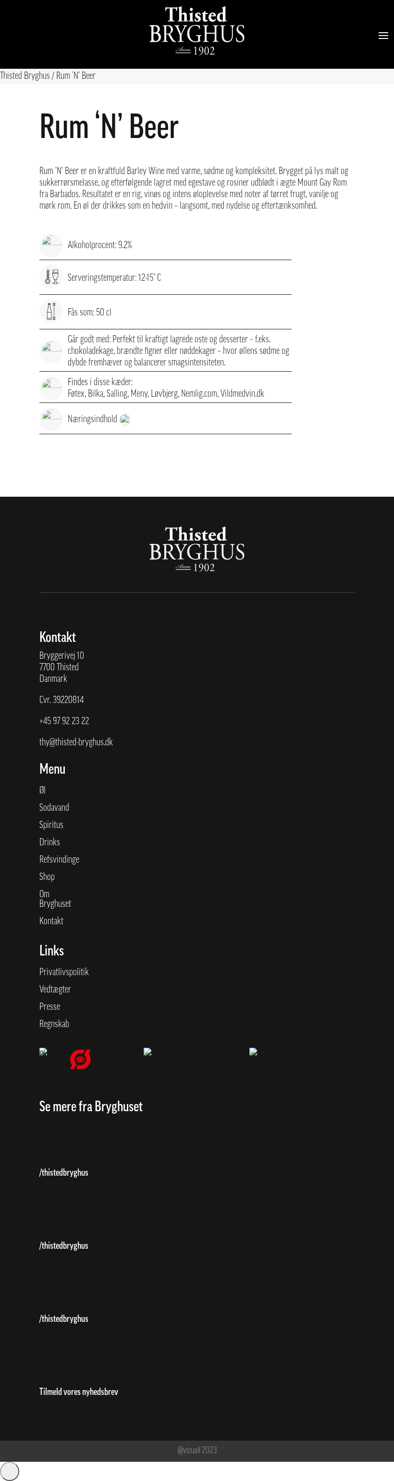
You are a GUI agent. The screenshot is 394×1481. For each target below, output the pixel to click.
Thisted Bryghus (25, 76)
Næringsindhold (92, 420)
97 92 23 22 (71, 722)
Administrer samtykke (9, 1471)
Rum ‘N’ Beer (76, 76)
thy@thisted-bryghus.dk (76, 743)
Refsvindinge (59, 860)
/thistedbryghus (63, 1173)
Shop (47, 877)
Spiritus (51, 825)
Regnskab (54, 1024)
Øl (42, 791)
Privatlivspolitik (64, 973)
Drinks (49, 843)
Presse (49, 1007)
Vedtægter (55, 990)
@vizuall (189, 1451)
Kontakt (51, 922)
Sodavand (54, 808)
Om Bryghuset (55, 899)
